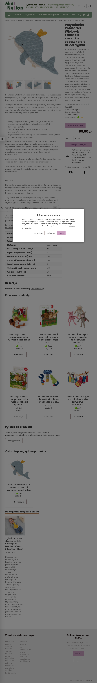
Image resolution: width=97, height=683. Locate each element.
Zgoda (61, 233)
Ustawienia (38, 233)
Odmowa (51, 233)
